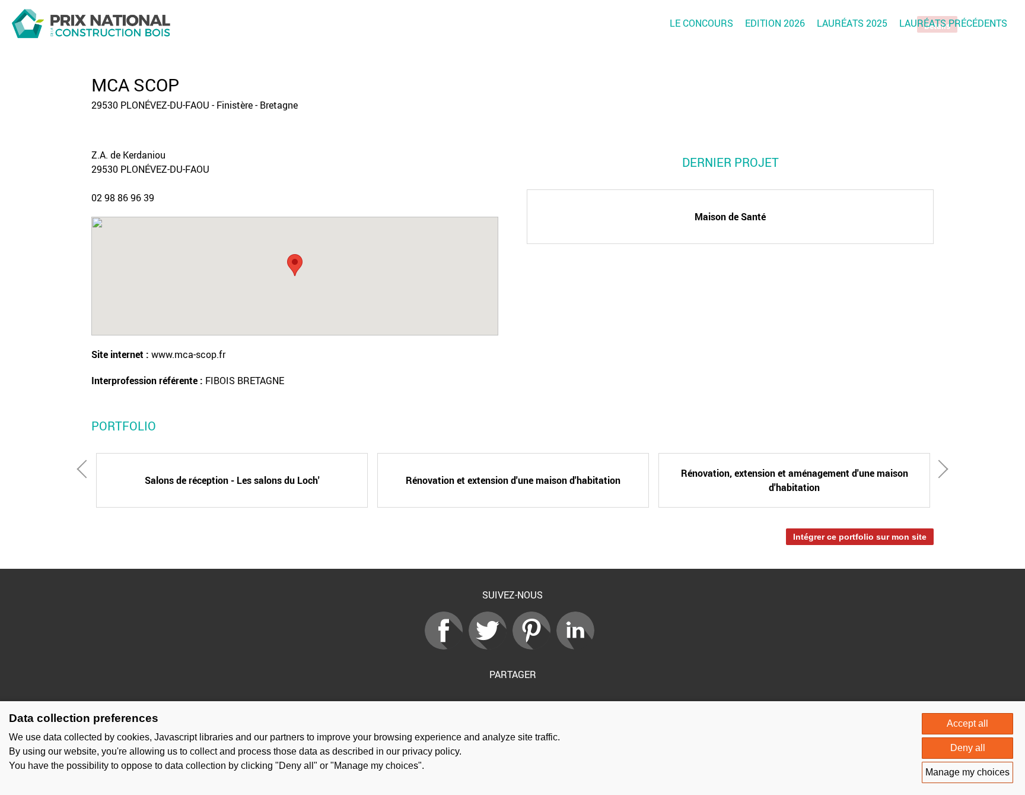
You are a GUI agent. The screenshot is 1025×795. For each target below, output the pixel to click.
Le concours (701, 23)
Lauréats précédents (953, 23)
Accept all (967, 723)
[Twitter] (490, 646)
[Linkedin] (578, 646)
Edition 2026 (775, 23)
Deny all (967, 748)
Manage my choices (967, 772)
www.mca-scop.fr (188, 354)
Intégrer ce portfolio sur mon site (860, 536)
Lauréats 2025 (852, 23)
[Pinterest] (534, 646)
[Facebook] (447, 646)
